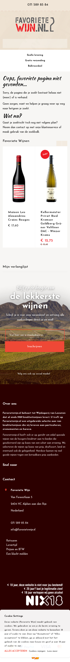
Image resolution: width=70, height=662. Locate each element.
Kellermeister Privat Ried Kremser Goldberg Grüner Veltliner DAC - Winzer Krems (51, 224)
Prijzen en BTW (15, 549)
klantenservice (50, 127)
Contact (9, 479)
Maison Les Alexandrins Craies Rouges (18, 216)
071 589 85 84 (19, 523)
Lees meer (52, 651)
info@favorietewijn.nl (23, 529)
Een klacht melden (17, 554)
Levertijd (11, 545)
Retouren (11, 540)
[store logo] (35, 24)
